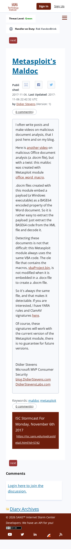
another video (37, 147)
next (13, 40)
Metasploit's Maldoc (34, 66)
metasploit (48, 400)
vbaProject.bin (39, 268)
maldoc (33, 400)
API (40, 523)
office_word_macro (30, 177)
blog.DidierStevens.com (33, 379)
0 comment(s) (24, 112)
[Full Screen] (26, 84)
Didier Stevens (26, 104)
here (35, 315)
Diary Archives (24, 509)
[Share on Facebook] (38, 84)
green (28, 18)
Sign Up (59, 6)
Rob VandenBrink (46, 28)
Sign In (43, 6)
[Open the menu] (64, 18)
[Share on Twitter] (51, 84)
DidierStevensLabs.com (33, 384)
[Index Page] (13, 6)
